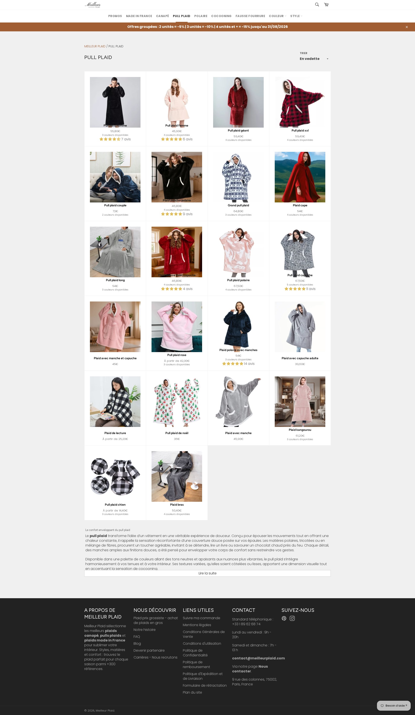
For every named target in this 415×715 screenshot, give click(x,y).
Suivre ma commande (201, 618)
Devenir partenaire (149, 650)
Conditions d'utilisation (202, 643)
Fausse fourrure (250, 16)
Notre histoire (145, 629)
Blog (137, 643)
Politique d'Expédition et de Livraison (203, 676)
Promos (115, 16)
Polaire (201, 16)
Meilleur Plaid (94, 46)
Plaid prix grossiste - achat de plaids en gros (156, 620)
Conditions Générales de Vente (204, 634)
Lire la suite (208, 573)
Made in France (139, 16)
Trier (303, 53)
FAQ (137, 636)
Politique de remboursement (196, 664)
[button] (110, 139)
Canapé (162, 16)
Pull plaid (181, 16)
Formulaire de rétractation (205, 685)
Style (295, 16)
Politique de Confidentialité (195, 653)
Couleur (276, 16)
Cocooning (221, 16)
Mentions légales (197, 624)
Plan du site (192, 692)
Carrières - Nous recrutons (155, 657)
